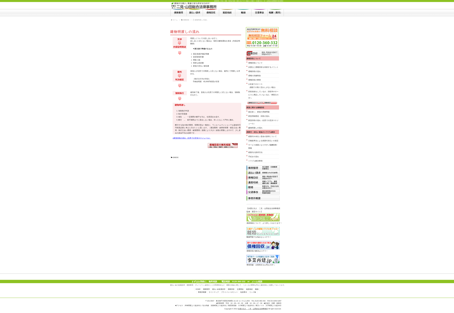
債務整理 (206, 289)
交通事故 (240, 289)
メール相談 (257, 281)
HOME (198, 289)
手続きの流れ (253, 157)
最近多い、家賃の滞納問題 (259, 112)
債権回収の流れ (254, 71)
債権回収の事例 (254, 80)
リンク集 (252, 292)
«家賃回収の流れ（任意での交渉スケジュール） (192, 138)
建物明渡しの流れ (255, 128)
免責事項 (243, 292)
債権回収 (176, 157)
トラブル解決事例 (255, 161)
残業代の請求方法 (255, 152)
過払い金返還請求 (218, 289)
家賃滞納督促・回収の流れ (259, 116)
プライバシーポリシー (229, 292)
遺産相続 (249, 289)
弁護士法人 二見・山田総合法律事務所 (253, 309)
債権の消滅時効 (254, 76)
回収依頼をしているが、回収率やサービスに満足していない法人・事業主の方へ (263, 95)
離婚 (256, 289)
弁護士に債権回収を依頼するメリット (263, 67)
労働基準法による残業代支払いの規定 (263, 141)
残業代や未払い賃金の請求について (262, 136)
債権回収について (255, 63)
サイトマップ (214, 292)
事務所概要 (202, 292)
